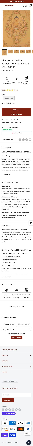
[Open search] (23, 6)
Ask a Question (16, 114)
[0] (30, 6)
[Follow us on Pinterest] (13, 409)
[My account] (26, 6)
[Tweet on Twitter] (26, 139)
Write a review (16, 337)
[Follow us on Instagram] (9, 409)
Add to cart (16, 110)
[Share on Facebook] (20, 139)
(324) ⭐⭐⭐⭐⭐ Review (10, 90)
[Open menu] (3, 5)
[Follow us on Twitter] (6, 409)
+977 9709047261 (7, 130)
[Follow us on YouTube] (16, 409)
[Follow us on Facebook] (3, 409)
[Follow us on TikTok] (19, 409)
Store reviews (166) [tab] (23, 324)
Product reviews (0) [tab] (9, 324)
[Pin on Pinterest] (23, 139)
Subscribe (7, 400)
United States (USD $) (8, 381)
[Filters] (3, 329)
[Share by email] (30, 139)
